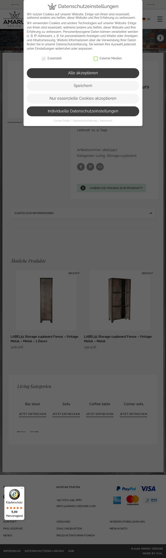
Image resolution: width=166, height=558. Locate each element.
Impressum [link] (106, 120)
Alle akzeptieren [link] (83, 73)
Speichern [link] (83, 86)
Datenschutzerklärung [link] (71, 44)
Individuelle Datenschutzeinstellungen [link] (83, 111)
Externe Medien (111, 58)
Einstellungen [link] (44, 48)
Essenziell (55, 58)
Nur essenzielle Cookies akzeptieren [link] (83, 98)
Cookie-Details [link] (62, 120)
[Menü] (21, 489)
